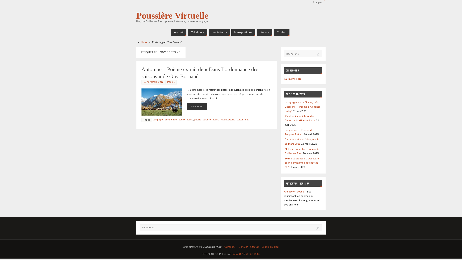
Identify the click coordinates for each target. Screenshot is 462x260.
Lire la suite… (197, 106)
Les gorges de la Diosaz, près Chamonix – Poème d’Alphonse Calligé (303, 106)
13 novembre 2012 (153, 82)
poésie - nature (220, 119)
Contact (243, 246)
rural (247, 119)
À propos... (230, 246)
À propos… (318, 2)
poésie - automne (203, 119)
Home (144, 42)
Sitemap (254, 246)
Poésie (171, 82)
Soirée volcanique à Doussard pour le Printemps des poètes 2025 (302, 163)
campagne (158, 119)
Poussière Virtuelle (172, 15)
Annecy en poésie (294, 191)
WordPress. (253, 254)
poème (182, 119)
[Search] (318, 55)
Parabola (237, 254)
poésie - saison (235, 119)
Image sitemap (270, 246)
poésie (190, 119)
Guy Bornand (171, 119)
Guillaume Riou (293, 78)
